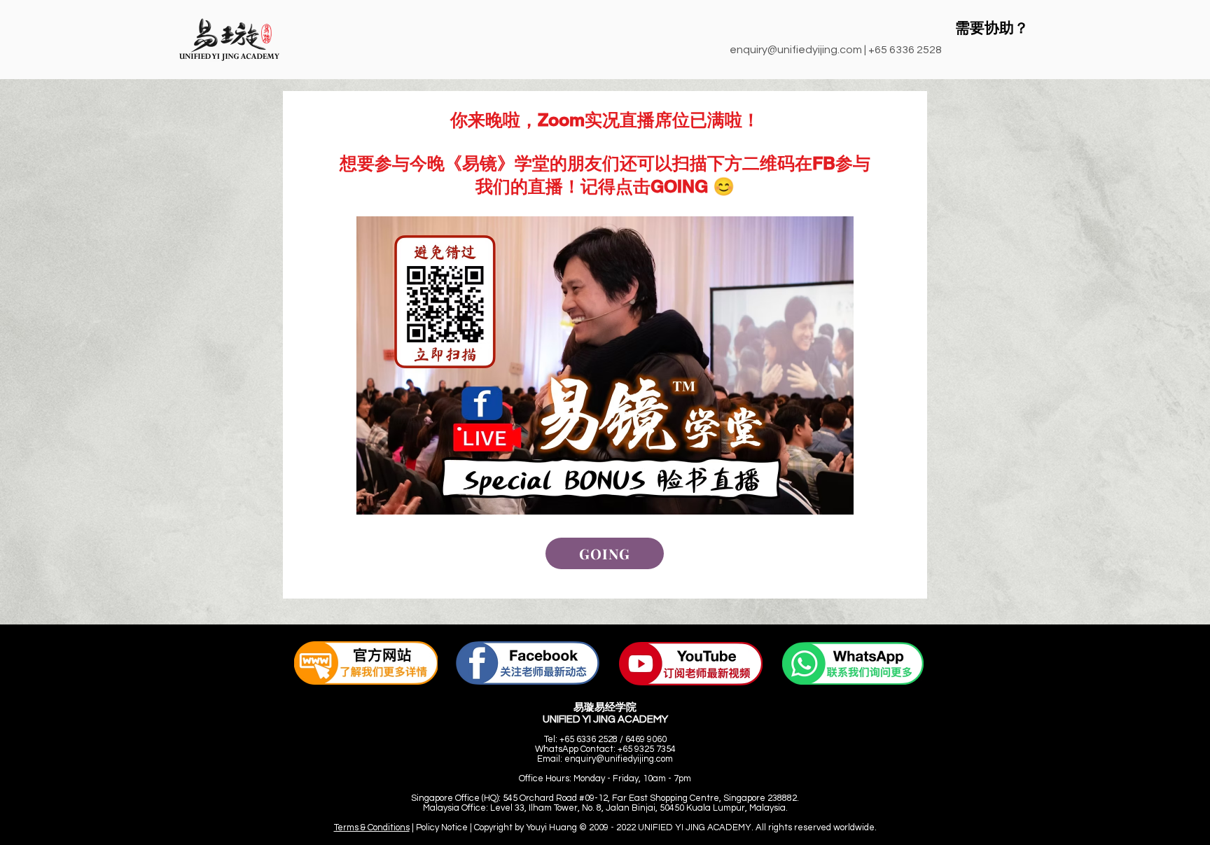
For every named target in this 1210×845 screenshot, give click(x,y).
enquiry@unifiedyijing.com (796, 49)
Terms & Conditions (372, 827)
